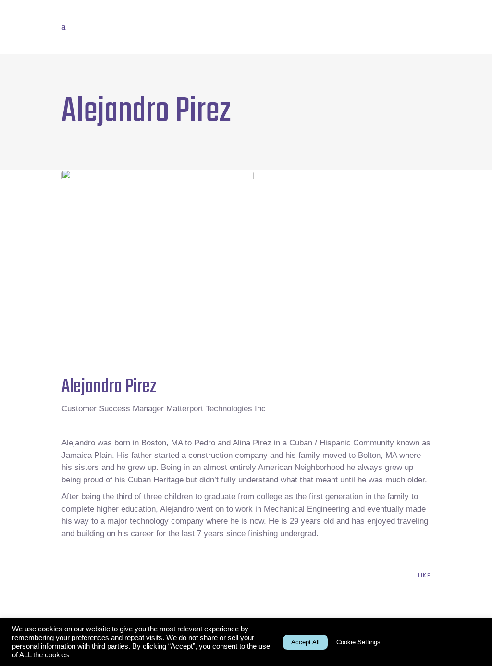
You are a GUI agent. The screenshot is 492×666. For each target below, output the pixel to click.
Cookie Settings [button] (358, 642)
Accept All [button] (305, 642)
